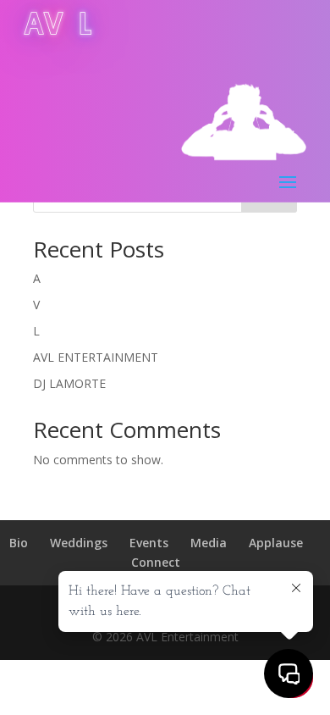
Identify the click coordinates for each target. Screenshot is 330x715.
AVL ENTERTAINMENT (95, 357)
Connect (155, 562)
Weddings (78, 543)
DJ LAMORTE (69, 383)
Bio (18, 543)
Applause (276, 543)
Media (208, 543)
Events (148, 543)
